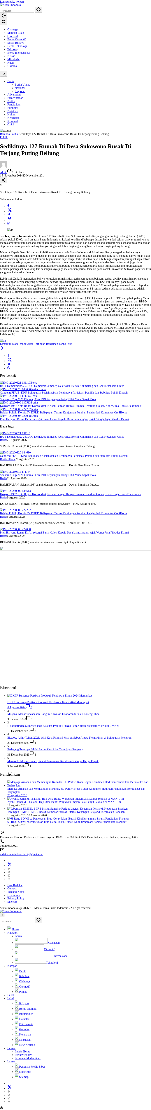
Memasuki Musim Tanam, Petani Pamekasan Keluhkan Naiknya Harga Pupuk (53, 761)
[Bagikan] (3, 180)
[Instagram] (8, 875)
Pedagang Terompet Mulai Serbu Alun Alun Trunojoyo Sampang (45, 749)
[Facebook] (8, 205)
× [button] (2, 915)
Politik (4, 137)
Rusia (10, 62)
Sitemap (12, 901)
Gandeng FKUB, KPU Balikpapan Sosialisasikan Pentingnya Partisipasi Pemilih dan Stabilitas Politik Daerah (64, 392)
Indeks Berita (22, 1051)
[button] (38, 10)
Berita (33, 382)
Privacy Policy (15, 898)
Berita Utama (38, 389)
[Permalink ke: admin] (3, 167)
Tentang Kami (15, 891)
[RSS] (8, 878)
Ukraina (12, 65)
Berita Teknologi (17, 46)
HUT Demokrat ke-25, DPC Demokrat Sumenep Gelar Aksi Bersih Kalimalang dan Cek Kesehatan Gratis (62, 385)
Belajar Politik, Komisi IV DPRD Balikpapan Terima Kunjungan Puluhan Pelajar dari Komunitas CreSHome (63, 412)
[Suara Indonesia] (11, 4)
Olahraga (12, 29)
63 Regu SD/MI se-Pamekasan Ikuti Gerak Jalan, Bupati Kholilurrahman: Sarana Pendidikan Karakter (66, 821)
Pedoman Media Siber (28, 1058)
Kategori (12, 932)
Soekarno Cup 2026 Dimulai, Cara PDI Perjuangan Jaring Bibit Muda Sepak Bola (48, 399)
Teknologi (13, 49)
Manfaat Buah (15, 32)
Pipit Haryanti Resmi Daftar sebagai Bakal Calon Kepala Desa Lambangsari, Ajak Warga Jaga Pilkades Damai (64, 419)
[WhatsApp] (8, 223)
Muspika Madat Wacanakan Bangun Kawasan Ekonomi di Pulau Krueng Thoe (53, 714)
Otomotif (12, 36)
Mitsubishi (13, 59)
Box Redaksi (14, 885)
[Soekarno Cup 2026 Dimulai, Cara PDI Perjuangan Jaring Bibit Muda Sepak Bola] (15, 395)
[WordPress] (8, 872)
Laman (11, 1048)
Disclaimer (13, 895)
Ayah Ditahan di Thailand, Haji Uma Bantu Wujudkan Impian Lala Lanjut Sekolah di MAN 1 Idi (64, 802)
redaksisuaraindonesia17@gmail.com (21, 854)
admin (3, 172)
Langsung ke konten (12, 1)
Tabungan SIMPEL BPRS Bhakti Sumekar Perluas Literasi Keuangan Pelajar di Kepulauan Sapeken (66, 811)
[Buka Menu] (3, 22)
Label (10, 995)
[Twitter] (9, 211)
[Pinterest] (8, 868)
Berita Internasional (18, 52)
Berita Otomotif (16, 39)
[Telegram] (8, 214)
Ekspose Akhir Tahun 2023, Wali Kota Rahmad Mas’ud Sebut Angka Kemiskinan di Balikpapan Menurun (69, 737)
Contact (11, 888)
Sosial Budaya (15, 42)
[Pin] (9, 219)
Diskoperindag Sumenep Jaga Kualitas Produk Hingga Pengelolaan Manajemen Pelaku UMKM (63, 725)
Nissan (11, 56)
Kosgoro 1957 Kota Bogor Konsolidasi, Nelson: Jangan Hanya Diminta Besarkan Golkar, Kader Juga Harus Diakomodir (70, 405)
